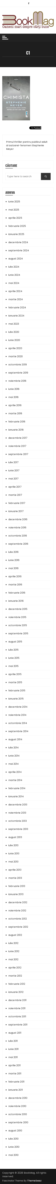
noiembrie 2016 (17, 527)
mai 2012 (13, 959)
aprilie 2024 (15, 291)
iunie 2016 (14, 560)
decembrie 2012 (17, 902)
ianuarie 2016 (16, 601)
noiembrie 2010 (17, 1106)
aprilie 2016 (15, 576)
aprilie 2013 (14, 870)
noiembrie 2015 (17, 617)
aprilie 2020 (15, 348)
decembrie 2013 (17, 804)
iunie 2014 (14, 755)
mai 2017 (13, 478)
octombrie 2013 (17, 821)
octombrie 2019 (17, 364)
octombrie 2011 (17, 1016)
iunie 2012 (13, 951)
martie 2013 (15, 878)
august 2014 (15, 739)
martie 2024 (15, 299)
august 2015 (15, 641)
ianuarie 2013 (15, 894)
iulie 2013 (13, 845)
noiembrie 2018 (17, 381)
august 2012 (15, 935)
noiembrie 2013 (17, 812)
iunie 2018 (14, 389)
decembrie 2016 (17, 519)
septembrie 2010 (18, 1122)
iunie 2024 (14, 275)
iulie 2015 (13, 649)
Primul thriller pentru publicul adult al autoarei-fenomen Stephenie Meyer (27, 145)
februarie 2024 (17, 307)
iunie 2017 (14, 470)
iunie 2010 (14, 1147)
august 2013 (15, 837)
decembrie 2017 (17, 438)
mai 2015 (13, 666)
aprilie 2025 (15, 218)
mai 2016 (13, 568)
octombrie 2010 (17, 1114)
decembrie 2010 (17, 1098)
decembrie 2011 (17, 1000)
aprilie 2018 (15, 405)
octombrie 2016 (17, 535)
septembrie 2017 (18, 454)
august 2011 (15, 1032)
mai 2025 (13, 209)
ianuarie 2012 (15, 992)
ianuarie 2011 (15, 1090)
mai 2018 (13, 397)
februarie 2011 (16, 1081)
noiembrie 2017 (17, 446)
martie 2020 (15, 356)
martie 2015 (15, 682)
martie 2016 (15, 584)
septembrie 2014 (18, 731)
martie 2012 (15, 975)
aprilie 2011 (14, 1065)
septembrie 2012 (18, 927)
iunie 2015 (14, 658)
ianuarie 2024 (16, 315)
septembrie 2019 (18, 372)
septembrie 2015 (18, 633)
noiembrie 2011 (17, 1008)
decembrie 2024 (18, 242)
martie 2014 (15, 780)
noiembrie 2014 (17, 715)
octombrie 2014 (17, 723)
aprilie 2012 (14, 967)
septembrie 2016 (18, 544)
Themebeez (34, 1180)
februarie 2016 (16, 592)
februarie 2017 (16, 503)
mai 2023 (13, 324)
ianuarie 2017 (16, 511)
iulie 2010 (13, 1138)
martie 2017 (15, 495)
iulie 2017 (13, 462)
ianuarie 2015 (16, 698)
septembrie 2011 (17, 1024)
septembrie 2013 (18, 829)
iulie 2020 (13, 332)
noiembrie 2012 (17, 910)
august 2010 (15, 1130)
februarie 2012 (16, 984)
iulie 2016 (13, 552)
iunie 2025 (14, 201)
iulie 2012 (13, 943)
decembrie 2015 (17, 609)
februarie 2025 (17, 226)
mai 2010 (13, 1155)
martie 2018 (15, 413)
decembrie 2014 (17, 707)
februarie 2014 (16, 788)
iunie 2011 (13, 1049)
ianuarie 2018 (16, 429)
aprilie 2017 (15, 487)
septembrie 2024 (18, 250)
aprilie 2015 (15, 674)
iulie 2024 (13, 266)
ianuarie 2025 (16, 234)
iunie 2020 (14, 340)
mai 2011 (13, 1057)
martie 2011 (15, 1073)
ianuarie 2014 (16, 796)
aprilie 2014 (15, 772)
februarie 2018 (16, 421)
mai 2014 (13, 764)
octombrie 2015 (17, 625)
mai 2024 (13, 283)
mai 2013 (13, 861)
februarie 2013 (16, 886)
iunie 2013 (13, 853)
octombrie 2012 (17, 918)
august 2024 (15, 258)
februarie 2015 (16, 690)
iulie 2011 (13, 1041)
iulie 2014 (13, 747)
